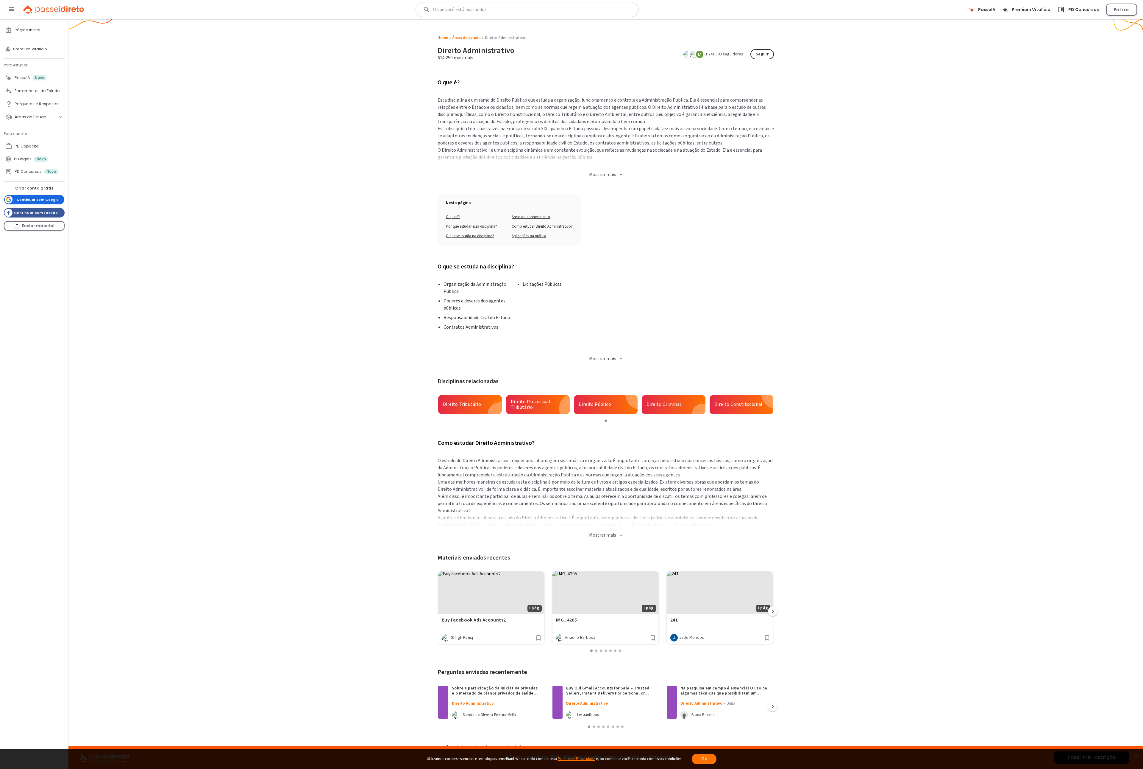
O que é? (453, 217)
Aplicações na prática (529, 236)
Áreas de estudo (466, 38)
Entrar (1121, 9)
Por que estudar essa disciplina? (471, 226)
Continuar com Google (38, 199)
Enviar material (38, 226)
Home (443, 38)
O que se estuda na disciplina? (470, 236)
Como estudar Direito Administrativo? (542, 226)
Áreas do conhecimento (531, 217)
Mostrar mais (602, 174)
